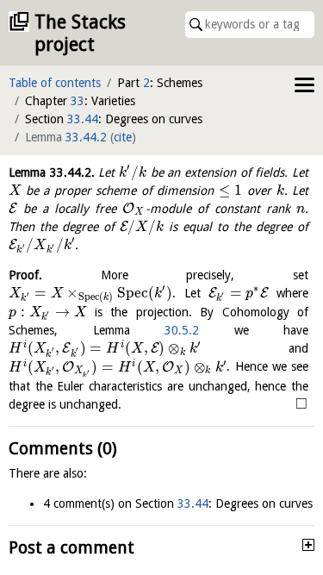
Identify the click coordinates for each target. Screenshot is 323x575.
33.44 (82, 119)
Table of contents (55, 83)
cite (123, 137)
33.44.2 (86, 137)
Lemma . (52, 172)
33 (77, 101)
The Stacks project (80, 33)
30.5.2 (182, 330)
